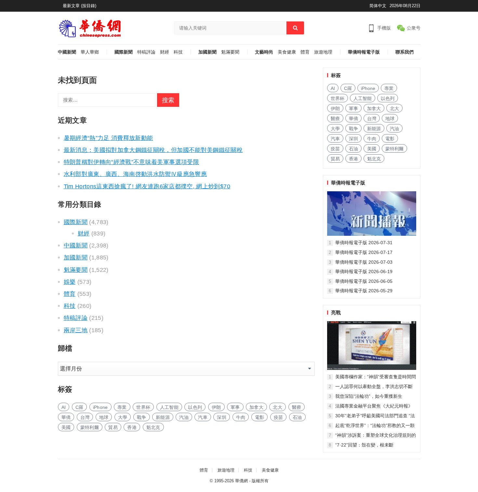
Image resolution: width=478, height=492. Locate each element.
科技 (178, 52)
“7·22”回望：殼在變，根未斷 (364, 445)
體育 (305, 52)
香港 (132, 427)
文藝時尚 (264, 52)
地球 (104, 417)
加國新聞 (207, 52)
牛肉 (241, 417)
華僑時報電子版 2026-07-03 (363, 262)
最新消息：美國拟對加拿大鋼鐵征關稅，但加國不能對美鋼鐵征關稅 (153, 150)
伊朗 (216, 407)
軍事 (235, 407)
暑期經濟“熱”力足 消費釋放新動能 (108, 138)
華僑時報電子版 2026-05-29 (363, 290)
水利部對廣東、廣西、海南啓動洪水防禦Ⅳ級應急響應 (135, 174)
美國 (66, 427)
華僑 (66, 417)
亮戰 (336, 312)
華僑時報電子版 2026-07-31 (363, 242)
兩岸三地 (75, 330)
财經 (164, 52)
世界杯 (143, 407)
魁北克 (153, 427)
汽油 (184, 417)
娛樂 (70, 282)
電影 (259, 417)
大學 (122, 417)
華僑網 (241, 480)
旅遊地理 (323, 52)
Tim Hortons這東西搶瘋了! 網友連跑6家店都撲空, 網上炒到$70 (147, 186)
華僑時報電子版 (364, 52)
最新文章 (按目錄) (79, 5)
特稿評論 (146, 52)
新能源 (163, 417)
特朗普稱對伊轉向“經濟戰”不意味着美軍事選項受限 (131, 162)
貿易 (113, 427)
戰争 (141, 417)
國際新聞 (123, 52)
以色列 (195, 407)
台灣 (85, 417)
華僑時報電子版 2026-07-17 (363, 252)
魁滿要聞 (230, 52)
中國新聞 (67, 52)
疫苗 (278, 417)
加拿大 (256, 407)
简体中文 (377, 5)
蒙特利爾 (89, 427)
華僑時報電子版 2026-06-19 (363, 271)
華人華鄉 (90, 52)
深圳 (221, 417)
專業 (122, 407)
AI (63, 407)
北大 (277, 407)
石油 (297, 417)
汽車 (202, 417)
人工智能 (169, 407)
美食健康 (287, 52)
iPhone (100, 407)
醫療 (296, 407)
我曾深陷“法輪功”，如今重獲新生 (368, 396)
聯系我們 (404, 52)
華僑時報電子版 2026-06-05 (363, 281)
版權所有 (260, 480)
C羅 (79, 407)
